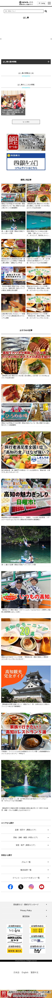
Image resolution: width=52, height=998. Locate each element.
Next (51, 39)
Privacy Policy (33, 910)
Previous (1, 39)
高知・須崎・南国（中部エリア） (31, 837)
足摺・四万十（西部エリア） (32, 830)
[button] (46, 11)
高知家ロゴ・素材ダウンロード (30, 904)
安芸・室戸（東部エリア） (32, 845)
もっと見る (26, 121)
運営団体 (34, 916)
